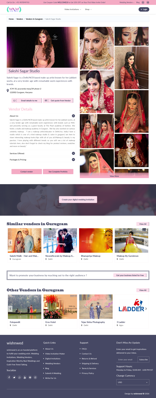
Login (145, 9)
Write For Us (50, 378)
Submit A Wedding (53, 373)
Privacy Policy (88, 373)
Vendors (19, 19)
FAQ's (84, 349)
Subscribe (143, 359)
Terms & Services (89, 368)
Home (11, 19)
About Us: (14, 116)
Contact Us (87, 353)
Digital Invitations (52, 358)
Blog (138, 2)
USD (120, 382)
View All (142, 224)
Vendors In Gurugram (34, 19)
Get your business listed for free (130, 275)
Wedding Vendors (126, 2)
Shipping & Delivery (90, 363)
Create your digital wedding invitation (78, 199)
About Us (49, 349)
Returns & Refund (89, 358)
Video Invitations (71, 9)
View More (114, 176)
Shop (87, 9)
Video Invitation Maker (55, 353)
